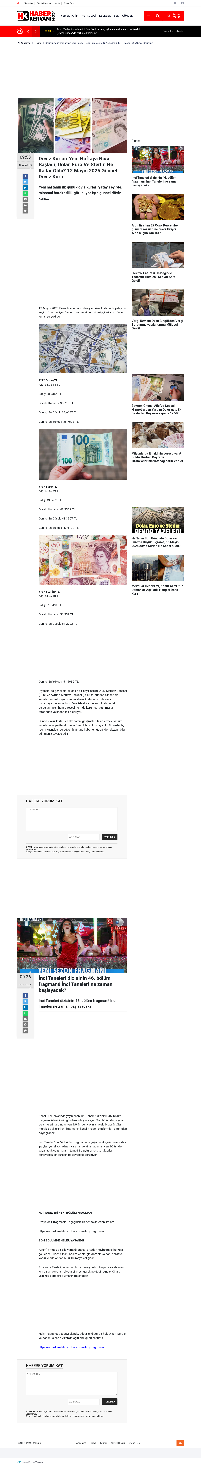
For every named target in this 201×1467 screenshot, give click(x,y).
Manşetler (28, 3)
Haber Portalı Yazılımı (32, 1462)
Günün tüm (173, 31)
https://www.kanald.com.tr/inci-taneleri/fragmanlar (72, 1347)
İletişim (103, 1443)
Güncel (127, 15)
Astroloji (89, 15)
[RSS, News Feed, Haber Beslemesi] (180, 1443)
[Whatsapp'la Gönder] (25, 193)
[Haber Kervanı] (36, 15)
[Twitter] (25, 181)
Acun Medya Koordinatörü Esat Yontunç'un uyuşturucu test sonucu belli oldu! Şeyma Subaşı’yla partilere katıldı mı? (98, 31)
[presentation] (28, 31)
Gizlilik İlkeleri (118, 1443)
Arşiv (57, 3)
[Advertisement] (100, 71)
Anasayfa (81, 1443)
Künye (93, 1443)
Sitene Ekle (69, 3)
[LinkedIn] (25, 187)
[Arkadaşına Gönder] (25, 199)
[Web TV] (175, 3)
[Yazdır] (25, 205)
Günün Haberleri (44, 3)
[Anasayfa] (18, 3)
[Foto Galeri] (182, 3)
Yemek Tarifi (70, 15)
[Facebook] (25, 176)
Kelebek (105, 15)
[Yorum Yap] (25, 210)
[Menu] (148, 16)
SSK (116, 15)
